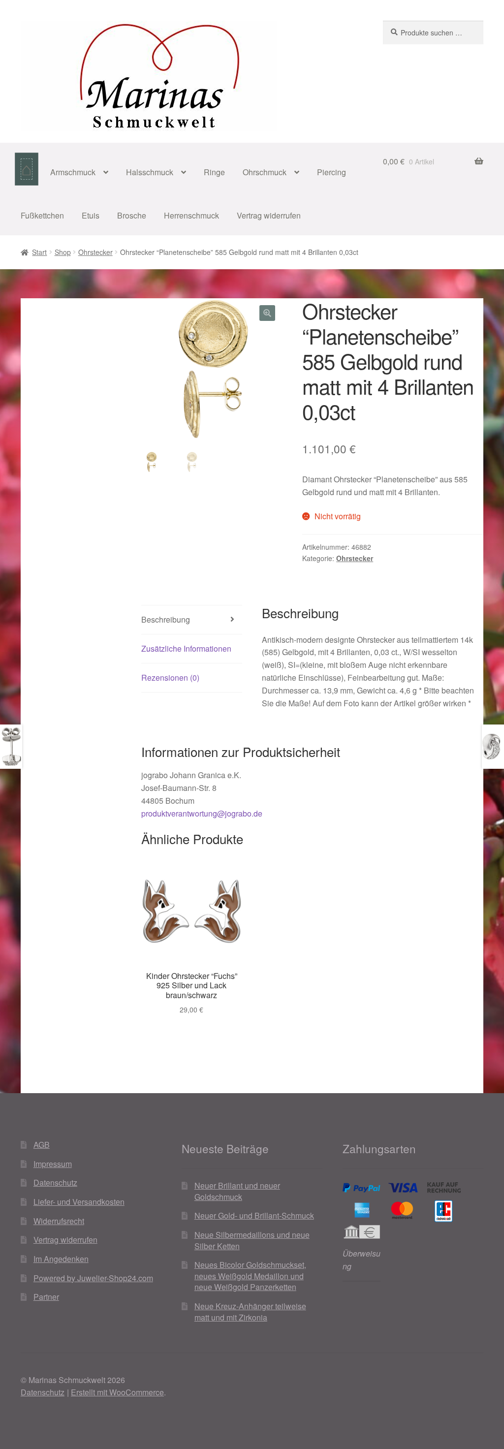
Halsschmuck (149, 172)
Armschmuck (72, 172)
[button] (267, 313)
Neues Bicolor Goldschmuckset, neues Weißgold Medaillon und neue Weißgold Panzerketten (250, 1275)
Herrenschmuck (191, 215)
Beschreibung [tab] (165, 619)
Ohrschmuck (264, 172)
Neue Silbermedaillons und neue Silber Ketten (252, 1240)
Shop (63, 252)
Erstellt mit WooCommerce (117, 1392)
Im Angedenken (61, 1258)
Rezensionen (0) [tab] (170, 677)
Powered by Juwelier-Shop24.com (93, 1278)
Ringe (214, 172)
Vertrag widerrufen (269, 215)
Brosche (131, 215)
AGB (41, 1144)
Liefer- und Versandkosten (79, 1201)
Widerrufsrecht (58, 1221)
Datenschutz (55, 1182)
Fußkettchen (42, 215)
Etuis (90, 215)
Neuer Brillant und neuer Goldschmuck (237, 1191)
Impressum (52, 1163)
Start (39, 252)
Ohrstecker (95, 252)
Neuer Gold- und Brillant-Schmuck (254, 1215)
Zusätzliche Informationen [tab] (186, 648)
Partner (46, 1296)
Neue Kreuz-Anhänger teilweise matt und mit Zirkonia (250, 1311)
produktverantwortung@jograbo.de (201, 813)
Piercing (331, 172)
